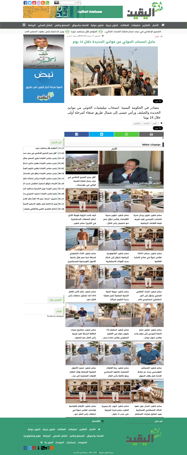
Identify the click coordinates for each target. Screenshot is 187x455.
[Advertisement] (43, 120)
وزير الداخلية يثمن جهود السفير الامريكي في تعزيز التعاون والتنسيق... (41, 31)
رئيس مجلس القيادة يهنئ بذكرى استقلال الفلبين (35, 163)
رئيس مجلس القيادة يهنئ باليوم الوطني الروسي (35, 168)
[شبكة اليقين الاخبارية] (43, 52)
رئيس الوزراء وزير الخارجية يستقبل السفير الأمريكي (34, 188)
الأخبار (157, 37)
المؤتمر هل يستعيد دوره (99, 31)
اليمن (154, 123)
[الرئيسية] (163, 25)
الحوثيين (137, 123)
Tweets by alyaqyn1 (55, 316)
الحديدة (146, 123)
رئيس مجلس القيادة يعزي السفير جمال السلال (37, 158)
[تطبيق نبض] (43, 86)
